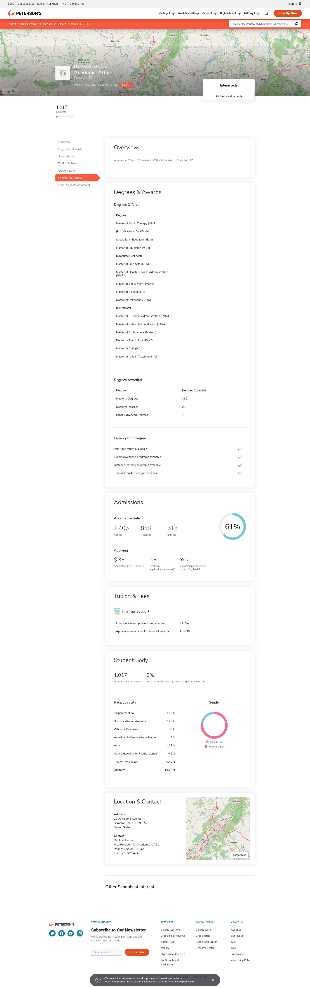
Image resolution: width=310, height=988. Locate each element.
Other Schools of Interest (74, 185)
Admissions (66, 156)
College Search (204, 929)
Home (12, 23)
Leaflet (268, 30)
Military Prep (251, 13)
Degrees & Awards (70, 149)
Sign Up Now (287, 13)
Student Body (67, 171)
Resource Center (205, 948)
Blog (11, 4)
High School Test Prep (173, 954)
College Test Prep (170, 929)
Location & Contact (70, 178)
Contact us (77, 4)
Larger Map (10, 91)
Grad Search (203, 935)
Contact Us (237, 935)
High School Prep (230, 13)
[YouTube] (70, 933)
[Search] (266, 13)
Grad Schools (28, 23)
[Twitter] (52, 933)
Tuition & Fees (67, 163)
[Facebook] (61, 933)
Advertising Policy (241, 960)
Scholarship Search (206, 941)
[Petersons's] (25, 13)
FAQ (64, 4)
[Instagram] (80, 933)
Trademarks (237, 954)
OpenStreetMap (286, 30)
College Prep (167, 13)
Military (165, 948)
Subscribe (137, 952)
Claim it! (126, 85)
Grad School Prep (188, 13)
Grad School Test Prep (173, 935)
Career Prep (209, 13)
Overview (64, 142)
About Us (236, 929)
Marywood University (53, 23)
